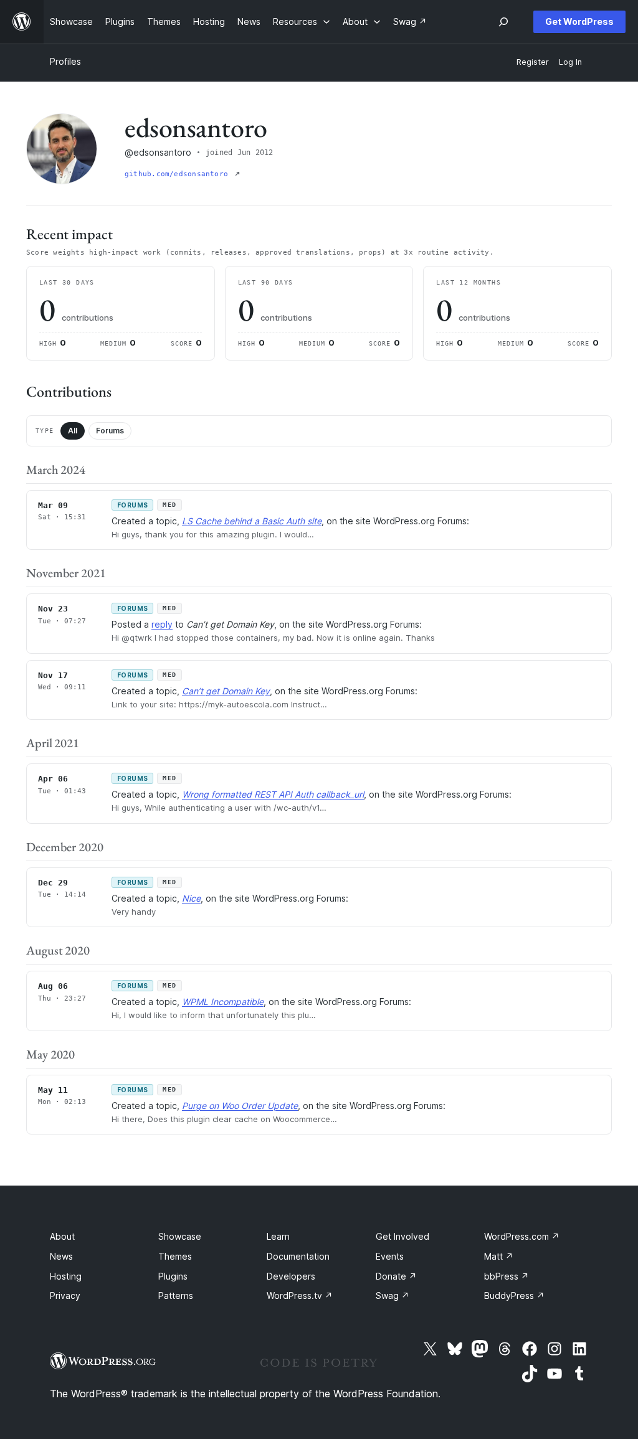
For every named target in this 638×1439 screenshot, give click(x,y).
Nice (191, 898)
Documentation (298, 1256)
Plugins (173, 1276)
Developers (291, 1276)
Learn (278, 1236)
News (61, 1256)
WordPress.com (521, 1236)
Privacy (65, 1295)
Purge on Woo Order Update (240, 1105)
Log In (570, 62)
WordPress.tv (300, 1295)
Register (533, 62)
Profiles (65, 61)
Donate (396, 1276)
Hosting (66, 1276)
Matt (498, 1256)
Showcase (179, 1236)
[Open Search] (503, 22)
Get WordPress (579, 21)
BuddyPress (514, 1295)
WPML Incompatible (223, 1001)
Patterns (175, 1295)
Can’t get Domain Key (226, 691)
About (62, 1236)
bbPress (506, 1276)
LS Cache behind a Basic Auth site (251, 521)
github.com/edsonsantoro (178, 174)
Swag (392, 1295)
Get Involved (402, 1236)
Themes (175, 1256)
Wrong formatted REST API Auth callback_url (273, 794)
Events (390, 1256)
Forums (110, 430)
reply (162, 624)
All (72, 430)
